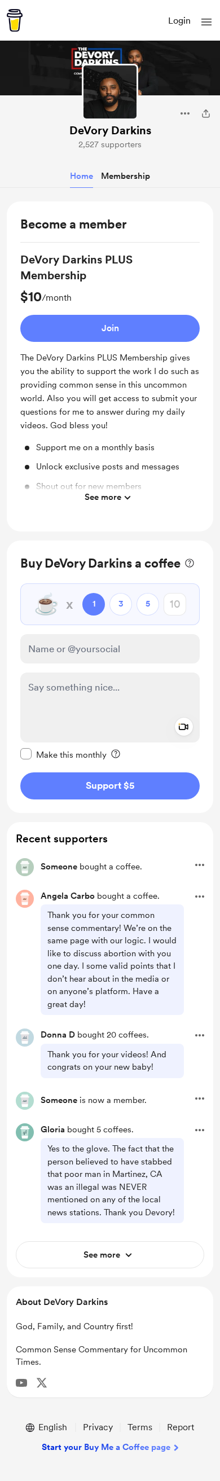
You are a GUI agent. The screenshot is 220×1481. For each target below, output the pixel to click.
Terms (139, 1427)
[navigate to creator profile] (110, 92)
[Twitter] (41, 1382)
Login (179, 20)
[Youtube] (21, 1382)
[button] (206, 22)
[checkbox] (63, 754)
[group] (110, 380)
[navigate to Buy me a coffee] (15, 20)
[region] (110, 366)
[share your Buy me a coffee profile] (206, 113)
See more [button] (103, 497)
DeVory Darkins (110, 130)
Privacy (98, 1427)
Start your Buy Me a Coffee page (106, 1447)
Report (180, 1427)
